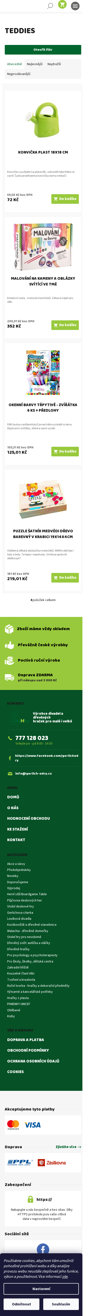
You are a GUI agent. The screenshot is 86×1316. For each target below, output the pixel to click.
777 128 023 (31, 738)
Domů (13, 797)
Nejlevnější (35, 64)
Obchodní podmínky (28, 1051)
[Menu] (75, 6)
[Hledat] (50, 6)
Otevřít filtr (43, 50)
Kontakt (16, 840)
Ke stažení (17, 829)
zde (65, 1276)
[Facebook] (43, 1250)
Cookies (15, 1072)
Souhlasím (61, 1304)
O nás (12, 808)
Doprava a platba (25, 1040)
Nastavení (41, 1288)
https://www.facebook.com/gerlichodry (46, 758)
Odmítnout (21, 1304)
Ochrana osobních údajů (33, 1061)
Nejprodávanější (18, 74)
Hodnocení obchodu (28, 819)
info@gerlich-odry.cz (33, 773)
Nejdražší (54, 64)
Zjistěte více (66, 1147)
